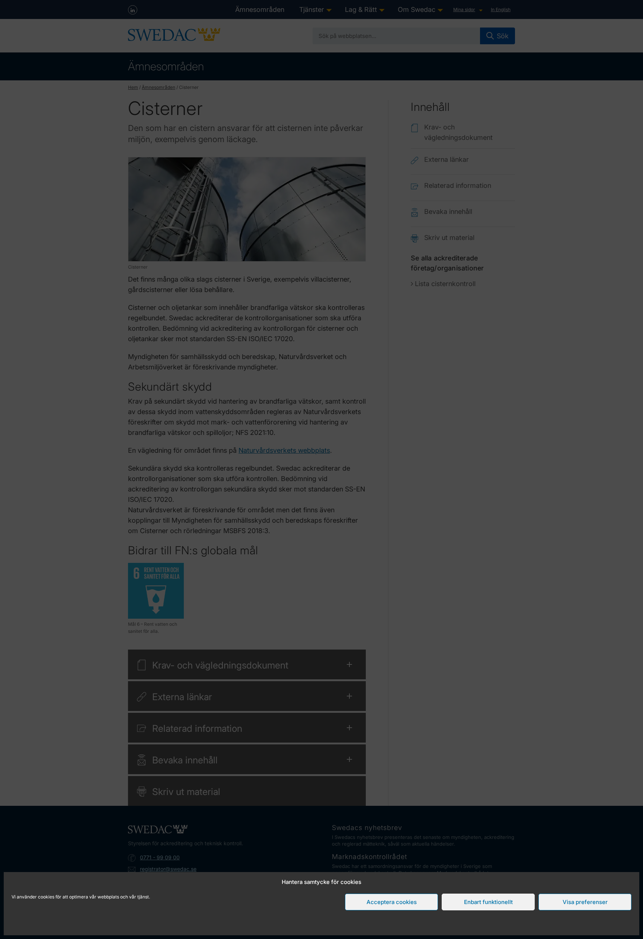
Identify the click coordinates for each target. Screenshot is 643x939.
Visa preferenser (585, 902)
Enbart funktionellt (488, 902)
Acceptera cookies (392, 902)
